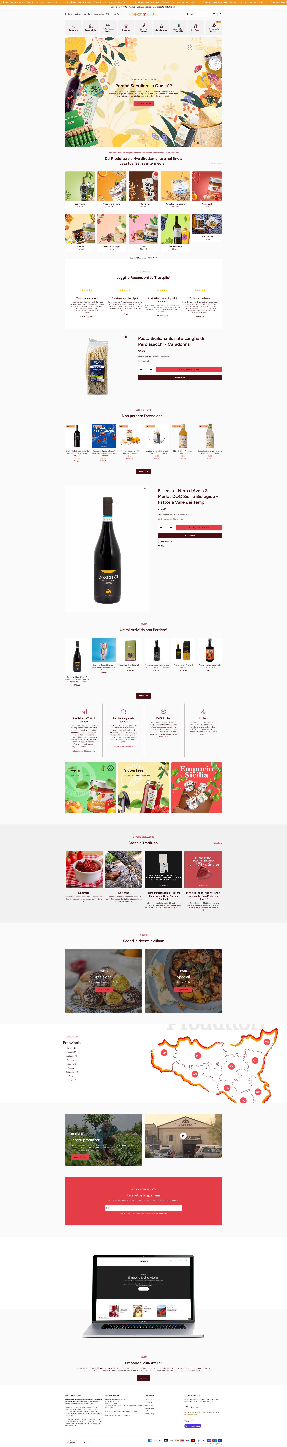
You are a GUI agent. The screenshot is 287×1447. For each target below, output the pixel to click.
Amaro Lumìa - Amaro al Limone (183, 666)
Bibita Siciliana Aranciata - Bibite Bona (183, 452)
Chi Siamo (148, 1400)
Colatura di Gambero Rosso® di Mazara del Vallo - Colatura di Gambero (103, 453)
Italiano (85, 1443)
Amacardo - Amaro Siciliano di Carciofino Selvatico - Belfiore (157, 666)
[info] (77, 439)
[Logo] (143, 14)
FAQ (146, 1411)
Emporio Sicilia (205, 1444)
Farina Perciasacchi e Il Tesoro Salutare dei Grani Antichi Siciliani (163, 896)
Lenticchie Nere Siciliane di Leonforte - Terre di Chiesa (157, 452)
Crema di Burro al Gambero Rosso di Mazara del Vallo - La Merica (103, 667)
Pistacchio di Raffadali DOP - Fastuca (130, 666)
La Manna (123, 892)
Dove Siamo (149, 1405)
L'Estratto (83, 892)
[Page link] (215, 1063)
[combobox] (198, 14)
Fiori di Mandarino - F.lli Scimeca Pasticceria (130, 452)
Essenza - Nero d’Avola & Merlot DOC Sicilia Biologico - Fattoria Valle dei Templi (77, 679)
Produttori (148, 1402)
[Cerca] (187, 14)
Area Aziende (149, 1408)
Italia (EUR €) (71, 1443)
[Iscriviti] (179, 1208)
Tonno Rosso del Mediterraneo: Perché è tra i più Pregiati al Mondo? (203, 896)
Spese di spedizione (145, 357)
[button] (161, 546)
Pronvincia (72, 1042)
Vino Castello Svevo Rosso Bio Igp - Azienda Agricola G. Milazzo (77, 453)
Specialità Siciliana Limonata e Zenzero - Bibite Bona (210, 452)
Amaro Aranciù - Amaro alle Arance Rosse (210, 666)
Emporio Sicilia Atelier (143, 1363)
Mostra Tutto (217, 843)
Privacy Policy (149, 1414)
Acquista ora (180, 377)
